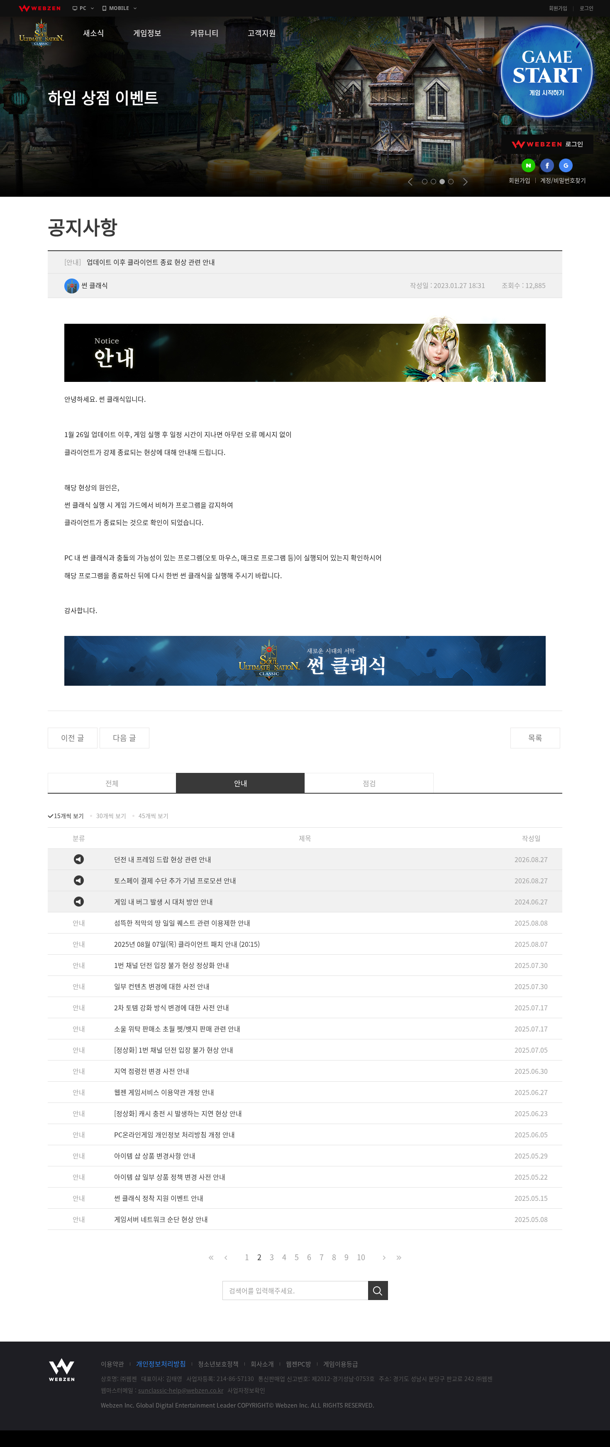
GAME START (546, 71)
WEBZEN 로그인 (547, 144)
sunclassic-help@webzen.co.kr (180, 1390)
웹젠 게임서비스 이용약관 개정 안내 (164, 1092)
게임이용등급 (340, 1364)
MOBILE (119, 8)
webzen (39, 8)
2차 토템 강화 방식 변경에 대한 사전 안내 (171, 1007)
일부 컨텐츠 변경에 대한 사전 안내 (162, 986)
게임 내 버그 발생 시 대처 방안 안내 (163, 902)
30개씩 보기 (111, 815)
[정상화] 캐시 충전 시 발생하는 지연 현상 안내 (178, 1113)
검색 (378, 1290)
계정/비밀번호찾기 (563, 180)
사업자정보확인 (246, 1390)
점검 (369, 783)
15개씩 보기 (69, 815)
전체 (112, 783)
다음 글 (124, 737)
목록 (535, 737)
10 (361, 1257)
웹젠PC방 (298, 1364)
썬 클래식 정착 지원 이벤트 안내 (158, 1198)
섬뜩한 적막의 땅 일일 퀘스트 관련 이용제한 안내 (182, 923)
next (465, 182)
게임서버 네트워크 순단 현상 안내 (161, 1219)
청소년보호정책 (218, 1364)
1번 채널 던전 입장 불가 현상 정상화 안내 (171, 965)
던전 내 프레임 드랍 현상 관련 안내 (162, 859)
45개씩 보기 (153, 815)
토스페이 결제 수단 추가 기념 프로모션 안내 (175, 880)
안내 (240, 783)
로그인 (586, 8)
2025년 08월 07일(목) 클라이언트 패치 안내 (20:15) (187, 944)
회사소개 (262, 1364)
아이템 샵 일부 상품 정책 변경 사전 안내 (169, 1177)
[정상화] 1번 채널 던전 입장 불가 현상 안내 (173, 1050)
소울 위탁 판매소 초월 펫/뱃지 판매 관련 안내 (177, 1029)
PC (83, 8)
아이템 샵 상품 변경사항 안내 (154, 1156)
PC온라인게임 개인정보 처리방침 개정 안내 (174, 1134)
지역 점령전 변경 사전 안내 (151, 1071)
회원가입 (558, 8)
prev (410, 182)
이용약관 (112, 1364)
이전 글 (72, 737)
